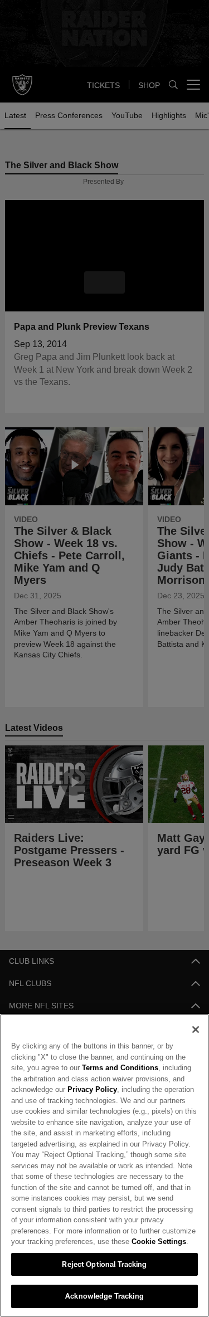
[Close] (195, 1029)
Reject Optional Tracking (104, 1264)
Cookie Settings (111, 1241)
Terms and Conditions (88, 1067)
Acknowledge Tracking (104, 1295)
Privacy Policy (90, 1089)
